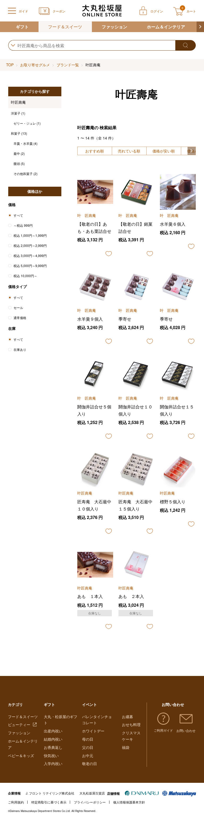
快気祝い (51, 755)
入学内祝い (53, 763)
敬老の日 (89, 763)
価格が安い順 (163, 151)
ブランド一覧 (68, 64)
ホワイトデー (93, 730)
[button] (200, 26)
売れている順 (129, 151)
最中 (19, 153)
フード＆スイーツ (65, 27)
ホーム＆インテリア (166, 27)
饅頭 (19, 163)
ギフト (22, 27)
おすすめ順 (94, 151)
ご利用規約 (16, 802)
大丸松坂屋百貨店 (92, 793)
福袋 (125, 747)
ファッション (114, 27)
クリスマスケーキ (131, 736)
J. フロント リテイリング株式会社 (50, 793)
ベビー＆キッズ (21, 755)
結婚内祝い (53, 739)
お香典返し (53, 747)
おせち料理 (131, 724)
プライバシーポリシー (90, 802)
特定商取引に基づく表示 (48, 802)
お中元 (87, 755)
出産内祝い (53, 730)
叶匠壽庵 (18, 102)
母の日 (87, 739)
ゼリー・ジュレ (27, 123)
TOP (10, 64)
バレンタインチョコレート (97, 720)
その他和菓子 (25, 173)
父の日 (87, 747)
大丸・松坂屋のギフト (60, 720)
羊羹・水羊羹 (25, 143)
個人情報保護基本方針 (129, 802)
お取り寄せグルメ (35, 64)
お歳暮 (127, 716)
